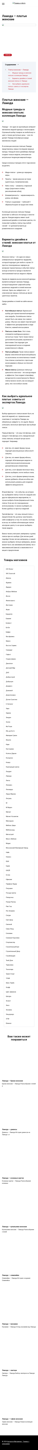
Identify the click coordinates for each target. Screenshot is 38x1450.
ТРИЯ (8, 978)
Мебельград (10, 830)
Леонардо (9, 789)
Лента (8, 780)
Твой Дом (9, 960)
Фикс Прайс (10, 983)
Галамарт (9, 650)
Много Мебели (11, 839)
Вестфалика (10, 636)
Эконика (9, 1010)
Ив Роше (9, 726)
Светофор (9, 920)
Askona (8, 578)
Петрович (9, 888)
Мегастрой (9, 834)
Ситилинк (9, 933)
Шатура (8, 996)
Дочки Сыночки (11, 699)
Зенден (8, 717)
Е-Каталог (9, 704)
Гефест (8, 654)
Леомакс (9, 785)
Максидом (9, 821)
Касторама (10, 749)
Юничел (8, 1023)
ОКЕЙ (8, 870)
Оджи (8, 866)
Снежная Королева (12, 938)
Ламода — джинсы (9, 1129)
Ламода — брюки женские (12, 1081)
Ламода (7, 55)
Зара (7, 708)
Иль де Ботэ (10, 731)
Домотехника (11, 695)
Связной (9, 924)
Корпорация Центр (12, 767)
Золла (8, 722)
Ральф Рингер (11, 902)
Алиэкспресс (10, 601)
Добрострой (10, 677)
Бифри (8, 632)
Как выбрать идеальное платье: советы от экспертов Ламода (18, 86)
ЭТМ (7, 1019)
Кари (7, 744)
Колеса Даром (11, 753)
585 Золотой (10, 573)
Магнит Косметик (12, 816)
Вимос (8, 641)
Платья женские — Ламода (18, 70)
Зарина (8, 713)
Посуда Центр (11, 893)
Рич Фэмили (10, 911)
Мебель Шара (11, 825)
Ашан (8, 609)
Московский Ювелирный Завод (17, 848)
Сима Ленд (10, 929)
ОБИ (7, 861)
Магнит (8, 812)
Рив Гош (9, 906)
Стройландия (10, 956)
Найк (7, 852)
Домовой (9, 690)
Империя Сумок (11, 735)
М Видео (9, 807)
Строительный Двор (13, 951)
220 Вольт (9, 569)
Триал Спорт (10, 974)
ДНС (7, 672)
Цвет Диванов (11, 992)
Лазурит (9, 771)
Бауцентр (9, 614)
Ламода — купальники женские (14, 1227)
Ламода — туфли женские (12, 1419)
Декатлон (9, 663)
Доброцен (9, 681)
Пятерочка (9, 897)
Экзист (8, 1001)
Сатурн (8, 915)
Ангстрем (9, 605)
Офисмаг (9, 879)
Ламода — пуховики (10, 1324)
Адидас (8, 587)
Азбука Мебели (11, 592)
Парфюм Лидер (11, 884)
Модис (8, 843)
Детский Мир (10, 668)
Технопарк (9, 969)
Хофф (8, 987)
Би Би (8, 627)
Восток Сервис (11, 645)
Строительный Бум (12, 947)
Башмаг (8, 618)
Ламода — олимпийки (10, 1275)
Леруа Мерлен (11, 794)
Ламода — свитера (9, 1370)
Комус (8, 762)
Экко (7, 1005)
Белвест (9, 623)
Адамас (8, 583)
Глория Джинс (11, 659)
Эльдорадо (10, 1014)
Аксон (8, 596)
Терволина (9, 965)
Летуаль (9, 798)
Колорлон (9, 758)
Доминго (9, 686)
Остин (8, 875)
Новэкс (8, 857)
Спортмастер (10, 942)
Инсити (8, 740)
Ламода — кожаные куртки (13, 1178)
